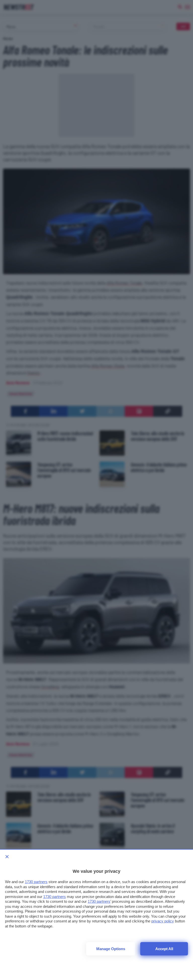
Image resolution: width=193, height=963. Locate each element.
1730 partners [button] (36, 882)
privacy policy (162, 921)
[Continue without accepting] (7, 857)
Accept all (164, 949)
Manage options (110, 949)
